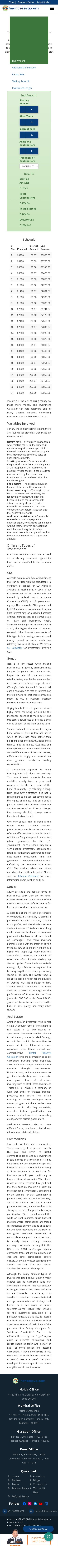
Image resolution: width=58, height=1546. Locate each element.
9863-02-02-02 (39, 1528)
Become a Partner (26, 2)
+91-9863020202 (16, 1511)
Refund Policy (20, 1496)
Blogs (36, 1480)
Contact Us (40, 1484)
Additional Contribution (24, 67)
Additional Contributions (27, 143)
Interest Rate (27, 128)
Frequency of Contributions (27, 159)
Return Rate (18, 74)
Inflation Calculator (28, 876)
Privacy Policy (20, 1488)
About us (39, 1476)
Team (12, 2)
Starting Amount (20, 81)
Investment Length (22, 87)
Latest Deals (43, 2)
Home (15, 1476)
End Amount (18, 60)
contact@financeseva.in (45, 1511)
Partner (17, 1480)
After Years (26, 116)
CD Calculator (14, 647)
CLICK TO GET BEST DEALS (39, 1540)
